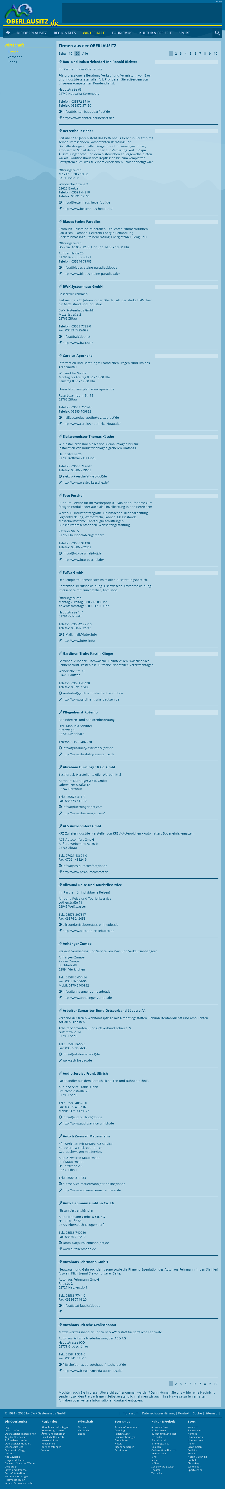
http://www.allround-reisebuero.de (88, 931)
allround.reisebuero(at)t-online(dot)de (90, 924)
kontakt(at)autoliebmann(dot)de (85, 1243)
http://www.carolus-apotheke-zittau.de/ (91, 424)
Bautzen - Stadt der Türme (19, 1463)
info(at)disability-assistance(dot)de (87, 748)
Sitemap (211, 1413)
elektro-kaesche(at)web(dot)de (84, 476)
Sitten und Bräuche (16, 1469)
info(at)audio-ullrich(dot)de (82, 1117)
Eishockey (193, 1463)
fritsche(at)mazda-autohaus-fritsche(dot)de (94, 1364)
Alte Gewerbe (12, 1456)
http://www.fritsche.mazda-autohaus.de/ (92, 1371)
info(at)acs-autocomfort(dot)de (84, 866)
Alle (85, 53)
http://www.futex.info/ (78, 640)
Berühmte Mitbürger (16, 1476)
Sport (184, 32)
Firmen (13, 52)
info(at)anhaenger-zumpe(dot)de (86, 991)
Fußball (192, 1460)
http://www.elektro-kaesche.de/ (85, 482)
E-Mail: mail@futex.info (79, 634)
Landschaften (12, 1430)
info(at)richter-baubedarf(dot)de (86, 111)
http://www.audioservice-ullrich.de (88, 1123)
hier (189, 1392)
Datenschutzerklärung (158, 1413)
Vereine (46, 1450)
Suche (197, 1413)
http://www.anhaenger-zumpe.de (87, 998)
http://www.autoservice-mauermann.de (91, 1190)
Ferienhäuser (122, 1433)
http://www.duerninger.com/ (83, 813)
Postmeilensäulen (15, 1479)
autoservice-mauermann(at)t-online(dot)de (93, 1184)
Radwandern (195, 1430)
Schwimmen (195, 1446)
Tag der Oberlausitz (16, 1437)
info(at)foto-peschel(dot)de (82, 553)
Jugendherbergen (124, 1446)
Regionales (65, 32)
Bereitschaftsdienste (53, 1437)
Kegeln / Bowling (197, 1456)
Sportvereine (195, 1469)
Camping (120, 1430)
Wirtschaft (94, 32)
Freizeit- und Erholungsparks (160, 1442)
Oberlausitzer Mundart (18, 1443)
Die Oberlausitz (32, 32)
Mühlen (155, 1463)
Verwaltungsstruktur (53, 1430)
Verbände (15, 57)
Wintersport (194, 1466)
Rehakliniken (49, 1443)
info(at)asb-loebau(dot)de (81, 1054)
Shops (12, 62)
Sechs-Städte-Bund (15, 1473)
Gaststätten (121, 1440)
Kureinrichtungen (51, 1446)
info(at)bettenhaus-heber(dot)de (86, 202)
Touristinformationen (127, 1427)
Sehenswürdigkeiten (162, 1466)
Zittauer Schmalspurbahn (19, 1483)
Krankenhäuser (50, 1440)
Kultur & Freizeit (155, 32)
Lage (7, 1427)
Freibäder (156, 1437)
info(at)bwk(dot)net (76, 336)
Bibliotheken (158, 1430)
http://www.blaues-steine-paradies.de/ (91, 274)
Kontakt (183, 1413)
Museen (155, 1460)
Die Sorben (11, 1466)
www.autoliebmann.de (79, 1249)
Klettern (192, 1433)
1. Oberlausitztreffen (16, 1440)
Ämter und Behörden (53, 1433)
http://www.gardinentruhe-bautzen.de (90, 699)
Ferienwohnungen (125, 1437)
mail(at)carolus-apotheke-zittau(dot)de (90, 417)
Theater (155, 1469)
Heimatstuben (159, 1453)
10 (70, 53)
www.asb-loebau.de (77, 1060)
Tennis (191, 1453)
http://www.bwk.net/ (77, 343)
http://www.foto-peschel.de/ (83, 560)
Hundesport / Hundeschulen (196, 1438)
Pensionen (121, 1450)
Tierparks (156, 1473)
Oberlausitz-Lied (14, 1446)
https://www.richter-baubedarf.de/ (88, 118)
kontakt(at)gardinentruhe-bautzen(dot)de (92, 693)
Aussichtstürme (160, 1427)
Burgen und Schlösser (163, 1433)
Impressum (130, 1413)
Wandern (193, 1427)
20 (77, 53)
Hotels (118, 1443)
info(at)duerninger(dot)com (82, 807)
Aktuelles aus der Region (55, 1427)
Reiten (191, 1443)
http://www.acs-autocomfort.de (85, 872)
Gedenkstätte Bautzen (163, 1450)
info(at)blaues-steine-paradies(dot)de (89, 267)
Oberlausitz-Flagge (15, 1450)
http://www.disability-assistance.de (88, 754)
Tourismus (122, 32)
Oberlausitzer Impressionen (20, 1433)
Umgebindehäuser (15, 1460)
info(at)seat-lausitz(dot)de (81, 1305)
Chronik (9, 1453)
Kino (154, 1456)
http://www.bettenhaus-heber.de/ (87, 209)
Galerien (156, 1446)
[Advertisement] (142, 13)
